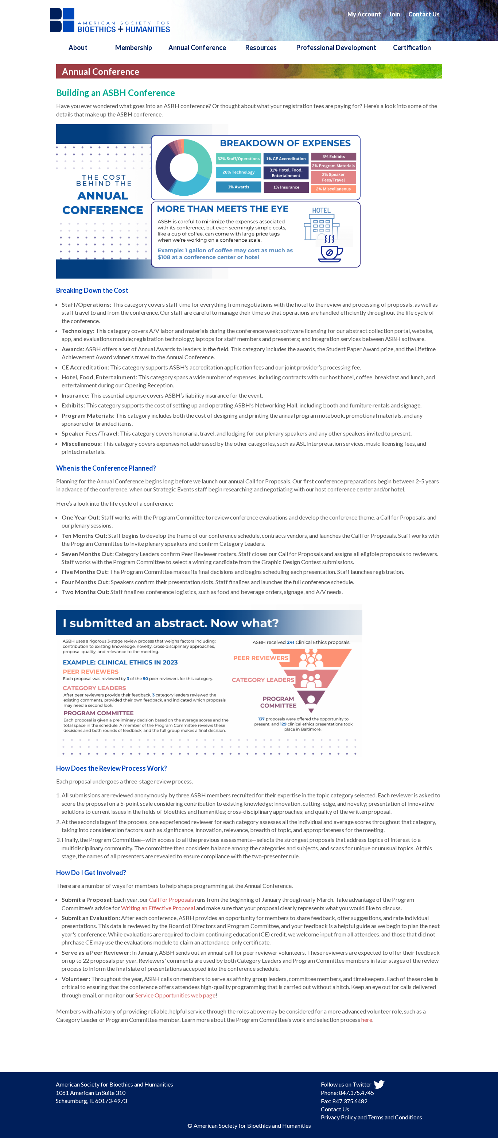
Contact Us (424, 14)
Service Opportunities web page (175, 995)
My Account (364, 14)
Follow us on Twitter (346, 1084)
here (366, 1019)
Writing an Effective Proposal (158, 907)
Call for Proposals (171, 899)
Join (394, 14)
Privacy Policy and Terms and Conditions (371, 1117)
